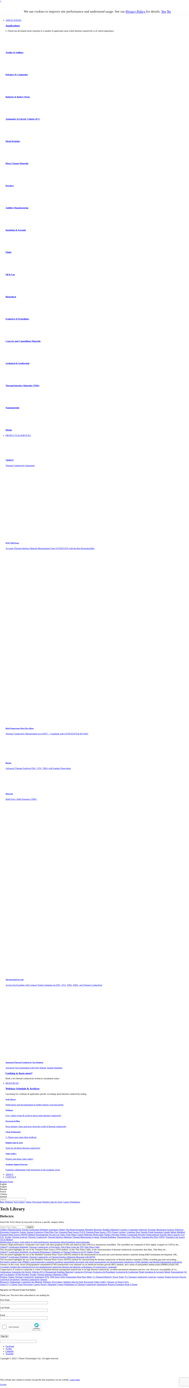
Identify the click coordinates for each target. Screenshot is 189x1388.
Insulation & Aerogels (154, 1272)
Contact (60, 1284)
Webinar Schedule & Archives (22, 1088)
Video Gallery (100, 1282)
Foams (115, 1232)
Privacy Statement (48, 1284)
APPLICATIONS (13, 20)
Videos (28, 1202)
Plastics (107, 1234)
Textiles (8, 1237)
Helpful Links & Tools (52, 1202)
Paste (68, 1234)
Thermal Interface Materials (60, 1237)
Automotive (53, 1230)
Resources (4, 1282)
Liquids (166, 1232)
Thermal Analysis (19, 1237)
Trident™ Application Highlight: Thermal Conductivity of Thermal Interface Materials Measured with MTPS (47, 1257)
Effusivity (179, 1230)
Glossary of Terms (115, 1282)
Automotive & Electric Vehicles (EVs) (28, 1272)
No (169, 11)
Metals (173, 1232)
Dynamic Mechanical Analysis (161, 1230)
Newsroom (37, 1202)
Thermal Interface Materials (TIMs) (52, 1274)
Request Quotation (116, 1284)
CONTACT (11, 1177)
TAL (2, 1237)
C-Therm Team (16, 1284)
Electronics (5, 1232)
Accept (3, 1384)
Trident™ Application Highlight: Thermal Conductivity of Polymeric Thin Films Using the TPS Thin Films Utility (50, 1247)
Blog (2, 1202)
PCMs (18, 1274)
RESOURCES (12, 1083)
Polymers (115, 1234)
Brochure (98, 1230)
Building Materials (111, 1230)
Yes (163, 11)
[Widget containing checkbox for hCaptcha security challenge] (21, 1327)
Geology (122, 1232)
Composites (133, 1230)
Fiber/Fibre (49, 1232)
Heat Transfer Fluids (145, 1232)
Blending (89, 1230)
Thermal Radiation (108, 1237)
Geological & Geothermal (127, 1272)
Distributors (75, 1202)
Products (4, 1277)
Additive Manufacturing (10, 1230)
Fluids (141, 1272)
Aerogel (25, 1230)
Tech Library (19, 1202)
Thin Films (136, 1237)
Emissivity (14, 1232)
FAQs (126, 1282)
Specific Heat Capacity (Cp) (172, 1234)
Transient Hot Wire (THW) (153, 1237)
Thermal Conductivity (37, 1237)
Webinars (9, 1202)
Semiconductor (152, 1234)
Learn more (75, 1380)
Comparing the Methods (31, 1282)
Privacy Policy (136, 11)
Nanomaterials (42, 1234)
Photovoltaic (98, 1234)
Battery (62, 1230)
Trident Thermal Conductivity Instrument (26, 1277)
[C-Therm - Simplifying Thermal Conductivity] (7, 15)
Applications (13, 25)
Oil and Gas (54, 1234)
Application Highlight (38, 1230)
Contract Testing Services (168, 1277)
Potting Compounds (129, 1234)
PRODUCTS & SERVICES (18, 435)
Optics (63, 1234)
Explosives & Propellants (104, 1272)
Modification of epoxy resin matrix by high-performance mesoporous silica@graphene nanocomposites (45, 1242)
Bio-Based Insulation (75, 1230)
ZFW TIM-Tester (52, 1277)
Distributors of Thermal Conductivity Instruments (85, 1284)
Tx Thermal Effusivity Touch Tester (108, 1277)
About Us (4, 1284)
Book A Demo (131, 1284)
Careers (66, 1202)
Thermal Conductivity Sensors (33, 1279)
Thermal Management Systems (85, 1237)
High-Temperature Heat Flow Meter (76, 1277)
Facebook (10, 1346)
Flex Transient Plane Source (66, 1232)
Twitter (9, 1349)
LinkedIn (10, 1351)
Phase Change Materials (81, 1234)
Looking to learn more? (19, 1073)
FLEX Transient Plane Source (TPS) (95, 1232)
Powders (142, 1234)
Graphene (131, 1232)
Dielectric (143, 1230)
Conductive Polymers (83, 1272)
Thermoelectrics (124, 1237)
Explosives (39, 1232)
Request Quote (6, 1182)
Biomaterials (51, 1272)
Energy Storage (26, 1232)
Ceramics (123, 1230)
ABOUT (9, 1174)
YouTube (10, 1354)
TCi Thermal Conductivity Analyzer (140, 1277)
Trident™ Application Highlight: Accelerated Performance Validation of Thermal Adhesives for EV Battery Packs (49, 1252)
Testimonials (15, 1282)
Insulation (158, 1232)
